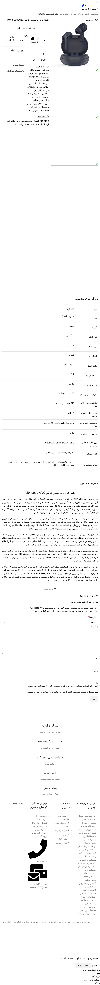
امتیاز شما (93, 617)
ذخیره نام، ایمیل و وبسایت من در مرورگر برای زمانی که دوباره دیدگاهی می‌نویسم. (63, 686)
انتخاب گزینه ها (82, 965)
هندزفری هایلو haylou (48, 14)
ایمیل (96, 670)
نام (97, 658)
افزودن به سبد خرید (39, 60)
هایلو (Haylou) (68, 316)
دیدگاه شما (93, 627)
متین (12, 50)
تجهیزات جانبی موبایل (79, 14)
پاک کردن (35, 42)
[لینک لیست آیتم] (62, 830)
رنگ (45, 40)
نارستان (94, 14)
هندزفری (64, 14)
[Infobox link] (50, 726)
